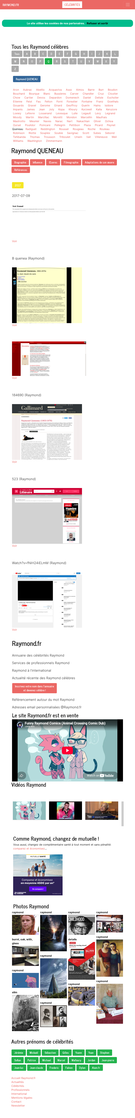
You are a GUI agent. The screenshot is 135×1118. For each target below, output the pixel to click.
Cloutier (113, 93)
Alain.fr (96, 1068)
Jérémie (18, 1052)
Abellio (40, 89)
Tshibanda (19, 137)
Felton (48, 101)
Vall (88, 137)
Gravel (32, 105)
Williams (18, 140)
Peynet (111, 125)
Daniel (87, 97)
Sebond (109, 133)
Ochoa (109, 121)
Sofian (17, 1060)
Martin (30, 117)
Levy (98, 113)
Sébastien (50, 1052)
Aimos (79, 89)
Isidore (109, 105)
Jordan (91, 1060)
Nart (69, 121)
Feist (29, 101)
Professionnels (20, 1089)
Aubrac (27, 89)
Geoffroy (72, 105)
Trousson (49, 137)
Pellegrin (60, 125)
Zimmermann (54, 140)
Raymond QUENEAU (27, 79)
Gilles (65, 1052)
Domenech (72, 97)
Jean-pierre (108, 1060)
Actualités (17, 1082)
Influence (37, 162)
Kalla (99, 109)
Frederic (54, 1068)
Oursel (17, 125)
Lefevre (30, 113)
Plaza (87, 125)
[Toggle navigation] (127, 4)
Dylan (82, 1068)
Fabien (69, 1068)
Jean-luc (18, 1068)
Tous (17, 54)
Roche (91, 129)
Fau (38, 101)
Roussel (63, 129)
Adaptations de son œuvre (99, 162)
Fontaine (87, 101)
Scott (86, 133)
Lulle (74, 113)
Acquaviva (55, 89)
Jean (41, 109)
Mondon (71, 117)
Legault (86, 113)
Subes (97, 133)
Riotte (32, 133)
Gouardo (18, 105)
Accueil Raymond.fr (23, 1078)
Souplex (45, 133)
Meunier (34, 121)
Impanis (17, 109)
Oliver (97, 121)
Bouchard (19, 93)
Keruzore (111, 109)
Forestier (72, 101)
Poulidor (30, 125)
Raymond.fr (11, 4)
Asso (69, 89)
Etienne (17, 101)
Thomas (34, 137)
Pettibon (74, 125)
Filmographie (71, 162)
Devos (41, 97)
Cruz (101, 93)
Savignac (72, 133)
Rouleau (104, 129)
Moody (17, 117)
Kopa (61, 109)
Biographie (20, 162)
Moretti (58, 117)
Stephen (104, 1052)
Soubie (59, 133)
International (19, 1093)
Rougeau (78, 129)
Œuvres (53, 162)
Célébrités (72, 4)
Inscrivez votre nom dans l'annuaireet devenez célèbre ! (34, 688)
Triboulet (65, 137)
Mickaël (34, 1052)
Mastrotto (19, 121)
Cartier (29, 97)
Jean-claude (36, 1068)
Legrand (110, 113)
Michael (46, 1060)
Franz (100, 101)
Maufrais (101, 117)
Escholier (113, 97)
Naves (47, 121)
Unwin (78, 137)
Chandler (88, 93)
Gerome (45, 105)
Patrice (31, 1060)
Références (20, 170)
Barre (91, 89)
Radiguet (31, 129)
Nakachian (83, 121)
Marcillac (43, 117)
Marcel (61, 1060)
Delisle (99, 97)
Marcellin (86, 117)
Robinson (18, 133)
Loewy (17, 113)
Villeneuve (101, 137)
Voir (14, 241)
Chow (16, 97)
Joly (51, 109)
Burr (101, 89)
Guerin (85, 105)
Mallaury (76, 1060)
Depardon (55, 97)
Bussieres (60, 93)
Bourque (34, 93)
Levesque (61, 113)
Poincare (45, 125)
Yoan (91, 1052)
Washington (34, 140)
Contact (16, 1101)
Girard (58, 105)
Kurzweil (87, 109)
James (30, 109)
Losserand (45, 113)
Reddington (48, 129)
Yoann (78, 1052)
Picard (98, 125)
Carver (74, 93)
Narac (59, 121)
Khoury (73, 109)
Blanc (47, 93)
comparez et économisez (29, 848)
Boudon (112, 89)
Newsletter (18, 1105)
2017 (18, 185)
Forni (59, 101)
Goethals (113, 101)
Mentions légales (21, 1097)
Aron (16, 89)
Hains (97, 105)
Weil (114, 137)
